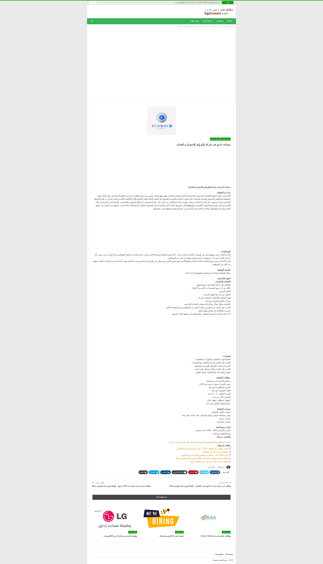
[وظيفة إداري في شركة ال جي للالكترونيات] (114, 517)
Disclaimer (229, 554)
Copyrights (219, 554)
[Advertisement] (161, 47)
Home (229, 21)
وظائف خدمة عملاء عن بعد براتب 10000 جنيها (209, 462)
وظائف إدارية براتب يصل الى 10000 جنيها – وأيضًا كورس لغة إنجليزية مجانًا (121, 486)
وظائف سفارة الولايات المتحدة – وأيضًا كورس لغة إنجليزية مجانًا (202, 458)
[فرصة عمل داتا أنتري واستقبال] (161, 517)
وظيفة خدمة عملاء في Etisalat (215, 452)
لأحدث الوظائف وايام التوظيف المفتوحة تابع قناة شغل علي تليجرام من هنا (200, 442)
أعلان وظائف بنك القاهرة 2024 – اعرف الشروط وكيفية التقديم (202, 449)
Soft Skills (208, 21)
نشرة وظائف (225, 139)
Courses (220, 21)
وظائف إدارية (215, 139)
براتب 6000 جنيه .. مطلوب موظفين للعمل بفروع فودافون (204, 455)
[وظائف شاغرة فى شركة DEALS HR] (208, 517)
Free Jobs (195, 21)
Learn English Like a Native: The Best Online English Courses (197, 2)
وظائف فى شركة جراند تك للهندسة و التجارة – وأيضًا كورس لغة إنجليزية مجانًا (200, 486)
